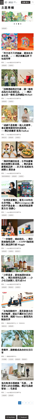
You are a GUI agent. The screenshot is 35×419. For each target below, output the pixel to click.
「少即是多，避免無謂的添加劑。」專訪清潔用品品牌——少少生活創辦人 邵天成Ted (17, 278)
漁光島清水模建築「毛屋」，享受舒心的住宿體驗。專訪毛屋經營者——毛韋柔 (17, 386)
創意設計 (17, 251)
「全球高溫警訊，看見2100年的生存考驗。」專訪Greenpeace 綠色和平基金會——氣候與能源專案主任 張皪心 (17, 204)
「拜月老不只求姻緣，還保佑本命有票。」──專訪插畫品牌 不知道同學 (17, 56)
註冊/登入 (25, 2)
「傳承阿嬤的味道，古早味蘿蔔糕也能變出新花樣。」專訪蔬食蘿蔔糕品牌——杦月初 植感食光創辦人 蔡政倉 (17, 165)
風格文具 (4, 137)
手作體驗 (4, 359)
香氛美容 (11, 287)
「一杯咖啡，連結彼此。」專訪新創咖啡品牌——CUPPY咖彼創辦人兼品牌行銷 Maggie (17, 242)
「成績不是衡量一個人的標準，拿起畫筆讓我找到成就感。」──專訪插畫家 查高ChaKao (17, 128)
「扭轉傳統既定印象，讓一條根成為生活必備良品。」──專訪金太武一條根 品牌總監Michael (17, 92)
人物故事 (4, 395)
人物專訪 (11, 65)
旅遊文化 (4, 326)
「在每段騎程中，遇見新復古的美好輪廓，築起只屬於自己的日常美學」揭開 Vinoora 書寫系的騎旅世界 (17, 315)
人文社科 (11, 359)
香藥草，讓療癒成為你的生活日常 (17, 351)
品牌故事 (4, 28)
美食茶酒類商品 (6, 176)
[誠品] (11, 2)
